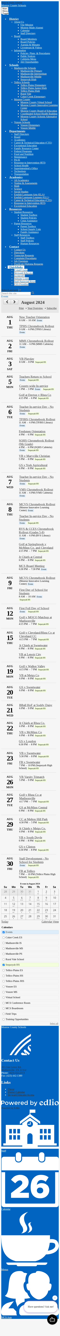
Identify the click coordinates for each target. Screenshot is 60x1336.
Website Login (21, 278)
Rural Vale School (15, 959)
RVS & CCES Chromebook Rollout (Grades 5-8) (36, 530)
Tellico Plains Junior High (33, 88)
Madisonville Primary (31, 71)
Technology (20, 171)
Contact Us (19, 249)
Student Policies (28, 218)
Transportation (21, 174)
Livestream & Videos (31, 47)
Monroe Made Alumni (31, 27)
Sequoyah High (28, 79)
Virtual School (13, 997)
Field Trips (11, 1014)
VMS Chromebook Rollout (36, 489)
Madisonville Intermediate (33, 73)
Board (17, 36)
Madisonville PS (14, 953)
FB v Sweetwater (29, 762)
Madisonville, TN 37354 (13, 1068)
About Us (19, 22)
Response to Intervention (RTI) (29, 162)
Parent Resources (23, 223)
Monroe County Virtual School (36, 102)
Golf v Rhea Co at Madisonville (30, 796)
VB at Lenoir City (30, 654)
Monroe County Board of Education (38, 111)
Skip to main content (11, 2)
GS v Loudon (27, 741)
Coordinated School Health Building (38, 113)
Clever (11, 1089)
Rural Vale (25, 93)
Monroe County (22, 99)
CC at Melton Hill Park (33, 819)
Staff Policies (27, 240)
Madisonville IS (14, 943)
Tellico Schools (22, 82)
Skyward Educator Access (21, 1094)
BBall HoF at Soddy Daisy (35, 705)
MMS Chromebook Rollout (36, 341)
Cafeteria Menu (28, 59)
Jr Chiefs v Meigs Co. (32, 828)
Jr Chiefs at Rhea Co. (32, 723)
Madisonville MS (14, 948)
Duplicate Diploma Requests (28, 264)
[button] (14, 18)
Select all (54, 1023)
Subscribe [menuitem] (52, 308)
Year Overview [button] (35, 308)
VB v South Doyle (30, 837)
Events (9, 932)
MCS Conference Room (18, 1003)
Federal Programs (23, 151)
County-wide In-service (33, 386)
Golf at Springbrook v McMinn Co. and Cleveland (36, 546)
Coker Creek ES (14, 937)
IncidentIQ (19, 276)
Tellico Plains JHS (15, 981)
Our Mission (26, 24)
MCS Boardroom (14, 1008)
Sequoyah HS (13, 964)
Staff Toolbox (27, 237)
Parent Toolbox (28, 226)
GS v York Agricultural (33, 465)
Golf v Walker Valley (32, 666)
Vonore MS (11, 992)
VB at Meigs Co (29, 675)
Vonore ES (11, 986)
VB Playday (26, 358)
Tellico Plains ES (14, 970)
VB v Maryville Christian (34, 456)
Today (4, 921)
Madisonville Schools (25, 68)
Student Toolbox (28, 215)
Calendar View (50, 921)
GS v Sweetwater (29, 687)
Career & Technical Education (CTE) (33, 142)
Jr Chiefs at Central (30, 557)
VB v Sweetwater (30, 753)
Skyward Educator (23, 273)
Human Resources (29, 243)
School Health (21, 165)
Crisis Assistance (28, 220)
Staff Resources (22, 235)
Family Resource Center (26, 148)
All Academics (21, 180)
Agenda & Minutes (30, 44)
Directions (19, 252)
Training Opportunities (17, 1019)
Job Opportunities (29, 62)
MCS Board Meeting (32, 566)
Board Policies (27, 42)
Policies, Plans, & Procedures (35, 53)
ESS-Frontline (21, 284)
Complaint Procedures (25, 258)
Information (20, 50)
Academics (19, 140)
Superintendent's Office (26, 168)
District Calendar (16, 1092)
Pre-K (17, 160)
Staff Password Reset (25, 281)
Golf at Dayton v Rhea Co (35, 395)
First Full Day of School (34, 608)
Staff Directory (28, 33)
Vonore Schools (22, 122)
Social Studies (21, 191)
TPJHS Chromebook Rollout (37, 419)
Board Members (28, 39)
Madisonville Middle (30, 76)
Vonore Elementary (30, 125)
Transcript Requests (24, 255)
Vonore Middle (28, 128)
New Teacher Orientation (34, 317)
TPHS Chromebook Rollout (36, 326)
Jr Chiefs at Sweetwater (33, 645)
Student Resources (23, 212)
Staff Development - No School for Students (34, 860)
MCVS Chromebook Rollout (37, 504)
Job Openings (21, 261)
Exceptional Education (25, 145)
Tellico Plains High (30, 91)
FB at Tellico (27, 871)
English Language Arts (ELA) (29, 194)
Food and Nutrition (23, 154)
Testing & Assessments (25, 183)
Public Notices (27, 56)
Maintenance (20, 157)
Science (18, 189)
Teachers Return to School (35, 376)
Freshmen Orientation (32, 431)
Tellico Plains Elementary (33, 85)
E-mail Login (21, 270)
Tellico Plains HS (14, 975)
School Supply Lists (30, 229)
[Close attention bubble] (54, 1298)
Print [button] (21, 308)
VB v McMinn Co (30, 732)
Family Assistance (29, 232)
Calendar (25, 30)
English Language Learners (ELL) (31, 197)
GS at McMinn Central (33, 807)
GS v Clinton (27, 846)
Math (16, 186)
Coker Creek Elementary (33, 96)
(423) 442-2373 (17, 1072)
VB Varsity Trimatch (31, 777)
